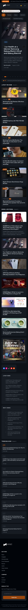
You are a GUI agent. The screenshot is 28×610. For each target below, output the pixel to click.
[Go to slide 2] (5, 77)
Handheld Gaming (17, 18)
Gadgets (4, 557)
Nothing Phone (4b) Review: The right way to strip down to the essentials (12, 141)
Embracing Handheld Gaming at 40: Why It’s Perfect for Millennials (14, 448)
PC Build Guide (6, 18)
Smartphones (5, 559)
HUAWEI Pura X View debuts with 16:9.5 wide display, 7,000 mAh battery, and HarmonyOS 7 (13, 227)
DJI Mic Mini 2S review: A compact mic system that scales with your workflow (13, 162)
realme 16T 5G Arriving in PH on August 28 (15, 423)
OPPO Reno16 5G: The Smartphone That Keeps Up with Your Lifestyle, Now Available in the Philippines (13, 518)
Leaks (3, 566)
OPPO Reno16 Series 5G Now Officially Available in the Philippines (14, 273)
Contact (4, 580)
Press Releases (5, 561)
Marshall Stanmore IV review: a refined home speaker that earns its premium (14, 202)
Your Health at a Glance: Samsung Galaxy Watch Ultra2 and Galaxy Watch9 (13, 49)
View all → (15, 85)
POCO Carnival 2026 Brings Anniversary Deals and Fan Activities (14, 433)
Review (9, 15)
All (3, 15)
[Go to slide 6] (15, 77)
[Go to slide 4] (10, 77)
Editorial (22, 15)
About (3, 577)
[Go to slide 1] (3, 77)
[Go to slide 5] (13, 77)
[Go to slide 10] (25, 77)
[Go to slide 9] (23, 77)
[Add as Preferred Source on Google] (11, 11)
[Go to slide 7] (18, 77)
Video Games (5, 568)
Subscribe (14, 597)
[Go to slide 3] (8, 77)
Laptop (3, 570)
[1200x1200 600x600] (14, 361)
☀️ (21, 5)
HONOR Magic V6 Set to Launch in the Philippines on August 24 (13, 293)
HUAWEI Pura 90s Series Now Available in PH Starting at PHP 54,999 (12, 312)
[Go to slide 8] (20, 77)
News (15, 15)
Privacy (3, 582)
